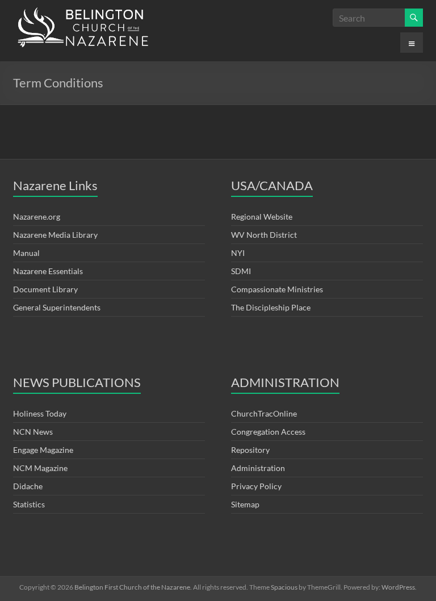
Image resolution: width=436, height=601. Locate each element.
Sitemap (245, 504)
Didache (28, 486)
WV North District (264, 234)
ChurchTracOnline (264, 413)
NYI (238, 253)
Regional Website (261, 216)
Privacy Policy (256, 486)
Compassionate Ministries (277, 289)
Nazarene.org (36, 216)
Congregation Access (268, 431)
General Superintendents (56, 307)
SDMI (241, 271)
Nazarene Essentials (48, 271)
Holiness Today (39, 413)
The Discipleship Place (271, 307)
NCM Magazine (40, 468)
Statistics (29, 504)
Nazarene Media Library (55, 234)
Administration (258, 468)
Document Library (45, 289)
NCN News (33, 431)
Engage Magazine (43, 450)
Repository (250, 450)
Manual (26, 253)
